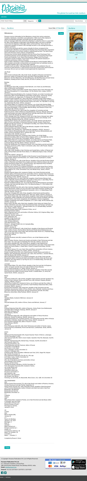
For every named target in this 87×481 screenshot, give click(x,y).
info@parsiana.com (10, 467)
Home (3, 28)
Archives (8, 477)
